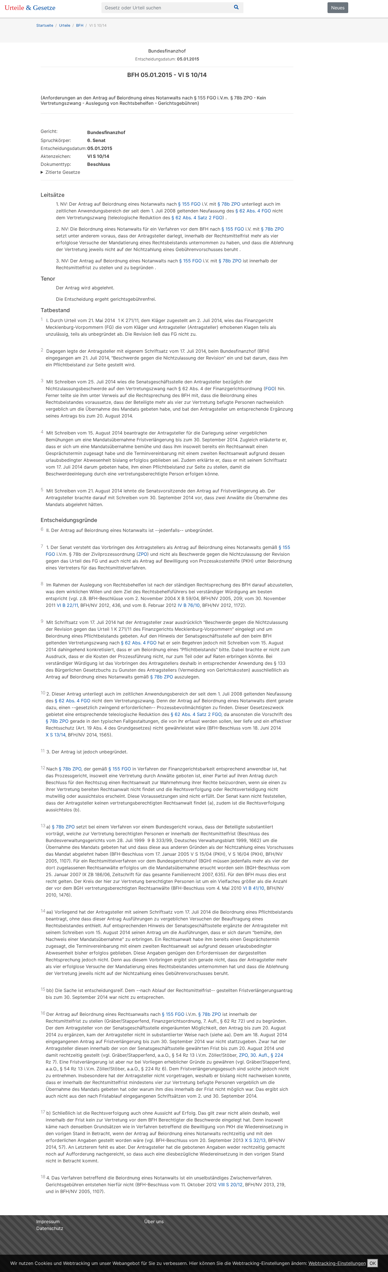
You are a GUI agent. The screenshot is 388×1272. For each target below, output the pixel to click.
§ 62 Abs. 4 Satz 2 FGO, (196, 714)
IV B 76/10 (189, 605)
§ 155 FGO (189, 204)
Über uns (154, 1221)
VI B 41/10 (253, 888)
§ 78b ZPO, (70, 769)
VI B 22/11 (67, 605)
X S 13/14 (55, 735)
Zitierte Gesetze (62, 172)
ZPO (142, 554)
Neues (338, 8)
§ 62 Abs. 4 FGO (253, 211)
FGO (270, 388)
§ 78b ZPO (229, 204)
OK (373, 1263)
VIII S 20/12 (230, 1184)
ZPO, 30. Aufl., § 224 (261, 1055)
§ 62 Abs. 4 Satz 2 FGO (197, 217)
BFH (79, 25)
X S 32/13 (255, 1140)
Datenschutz (49, 1228)
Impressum (48, 1221)
